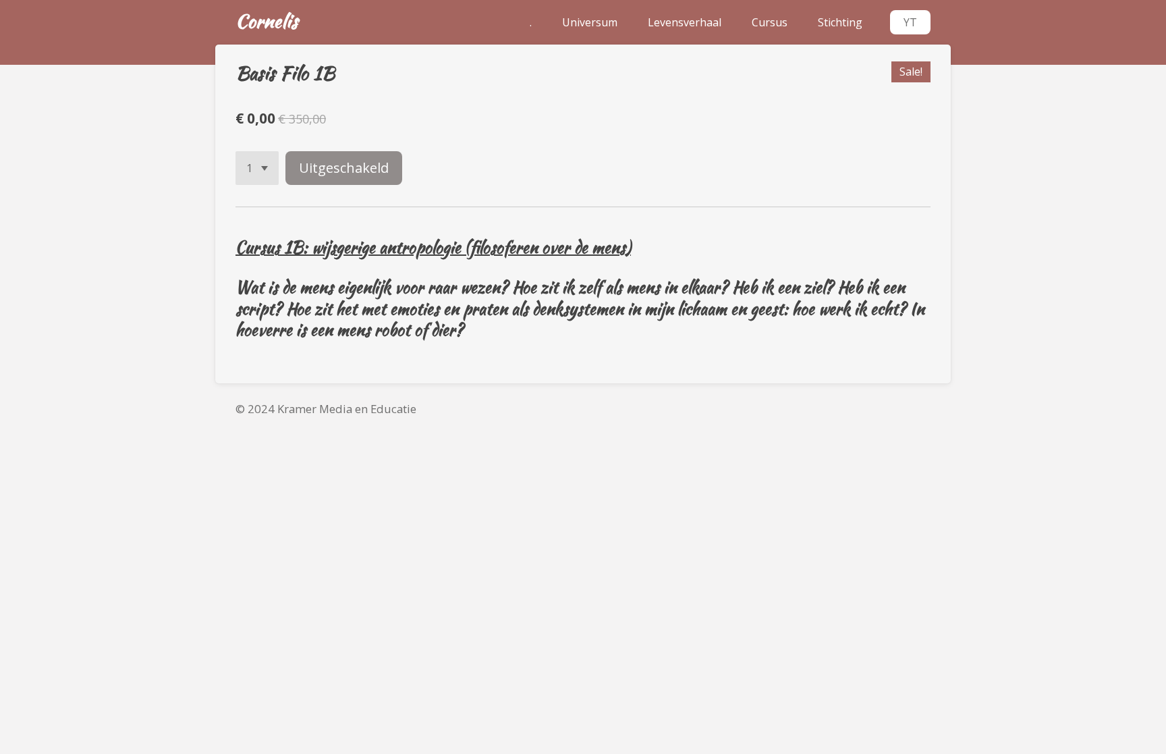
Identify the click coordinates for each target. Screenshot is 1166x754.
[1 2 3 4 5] (257, 168)
